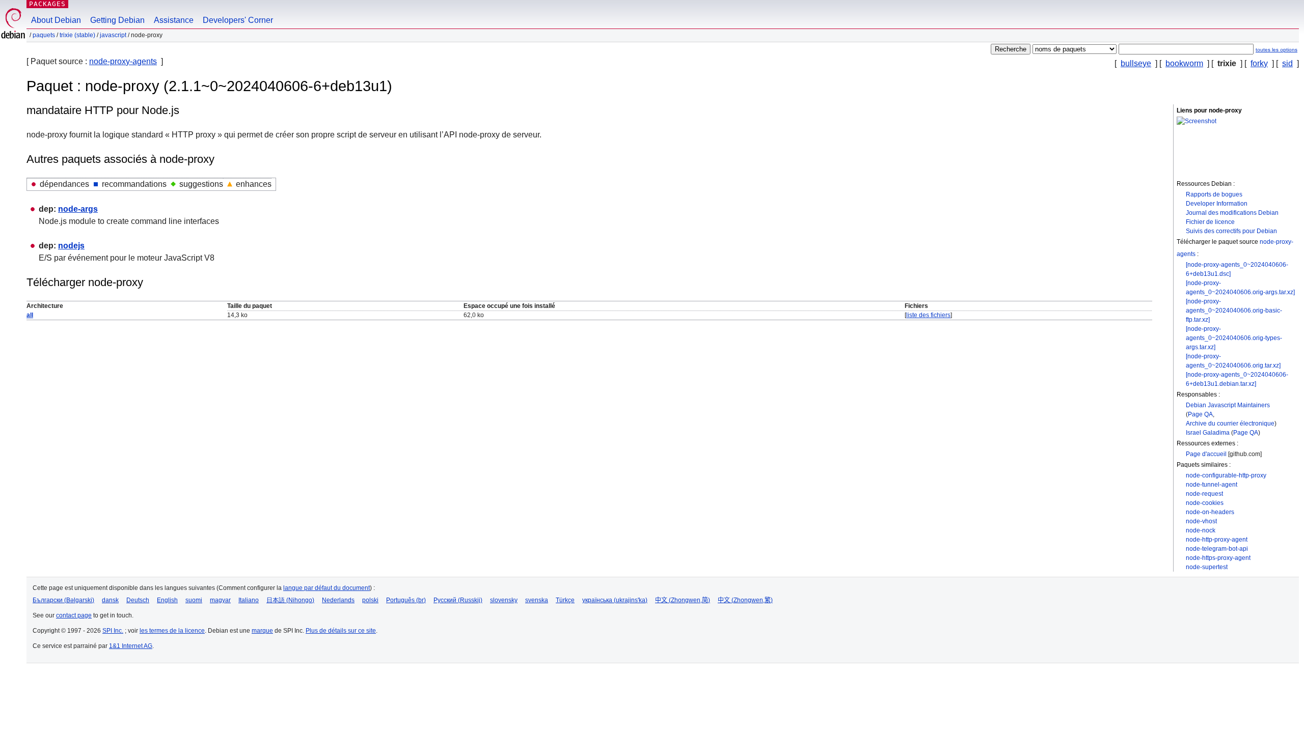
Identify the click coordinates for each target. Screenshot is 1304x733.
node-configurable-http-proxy (1226, 475)
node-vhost (1201, 521)
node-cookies (1205, 502)
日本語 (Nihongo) (290, 600)
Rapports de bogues (1214, 194)
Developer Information (1216, 203)
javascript (113, 35)
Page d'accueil (1206, 454)
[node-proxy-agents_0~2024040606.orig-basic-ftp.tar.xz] (1234, 310)
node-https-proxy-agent (1218, 557)
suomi (193, 600)
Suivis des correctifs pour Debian (1231, 231)
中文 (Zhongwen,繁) (745, 600)
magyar (220, 600)
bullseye (1136, 63)
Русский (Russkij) (457, 600)
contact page (74, 615)
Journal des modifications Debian (1232, 212)
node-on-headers (1210, 512)
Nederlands (338, 600)
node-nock (1200, 530)
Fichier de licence (1210, 221)
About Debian (56, 20)
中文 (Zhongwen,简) (682, 600)
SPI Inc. (112, 630)
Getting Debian (117, 20)
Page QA (1200, 414)
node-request (1204, 493)
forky (1259, 63)
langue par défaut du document (326, 587)
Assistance (174, 20)
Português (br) (406, 600)
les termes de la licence (172, 630)
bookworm (1184, 63)
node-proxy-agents (123, 61)
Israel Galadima (1208, 432)
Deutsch (137, 600)
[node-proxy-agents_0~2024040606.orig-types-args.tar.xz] (1234, 338)
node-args (78, 209)
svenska (536, 600)
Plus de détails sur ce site (341, 630)
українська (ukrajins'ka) (614, 600)
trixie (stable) (77, 35)
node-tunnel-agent (1211, 484)
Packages (47, 4)
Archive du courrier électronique (1230, 423)
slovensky (504, 600)
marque (262, 630)
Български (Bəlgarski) (63, 600)
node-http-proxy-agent (1216, 539)
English (167, 600)
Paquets (44, 35)
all (29, 315)
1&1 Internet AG (130, 646)
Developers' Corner (238, 20)
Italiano (248, 600)
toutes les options (1276, 49)
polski (370, 600)
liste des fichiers (928, 315)
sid (1287, 63)
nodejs (71, 245)
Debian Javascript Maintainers (1228, 405)
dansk (110, 600)
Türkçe (565, 600)
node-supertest (1207, 567)
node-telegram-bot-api (1217, 548)
